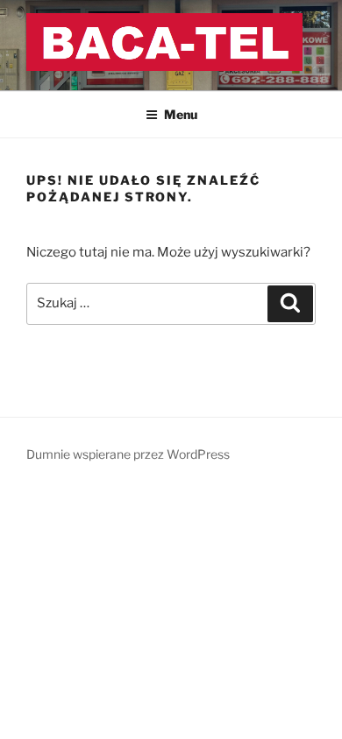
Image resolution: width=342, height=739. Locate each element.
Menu (180, 114)
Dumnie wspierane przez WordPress (128, 454)
